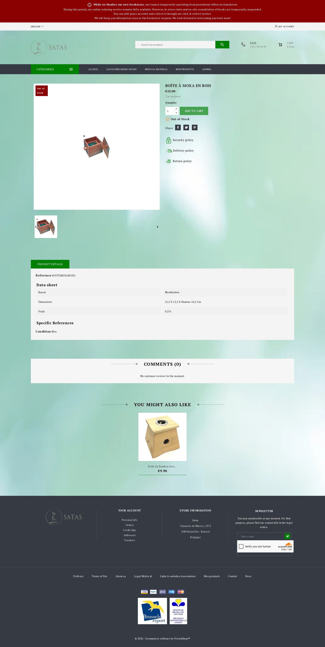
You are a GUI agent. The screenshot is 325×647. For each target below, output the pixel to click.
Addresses (130, 535)
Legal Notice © (143, 576)
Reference (44, 275)
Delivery (78, 576)
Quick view (169, 456)
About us (120, 576)
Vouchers (129, 540)
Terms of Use (99, 576)
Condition (43, 331)
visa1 (181, 592)
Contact (232, 576)
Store (248, 576)
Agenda (206, 69)
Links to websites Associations (178, 576)
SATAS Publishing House (121, 69)
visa (144, 592)
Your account (129, 510)
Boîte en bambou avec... (162, 466)
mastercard (171, 592)
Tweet (186, 127)
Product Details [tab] (50, 264)
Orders (130, 525)
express (162, 592)
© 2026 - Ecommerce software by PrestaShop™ (162, 638)
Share (178, 127)
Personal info (130, 520)
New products (185, 69)
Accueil (93, 69)
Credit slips (129, 530)
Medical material (156, 69)
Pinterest (194, 127)
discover (153, 592)
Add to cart (194, 111)
